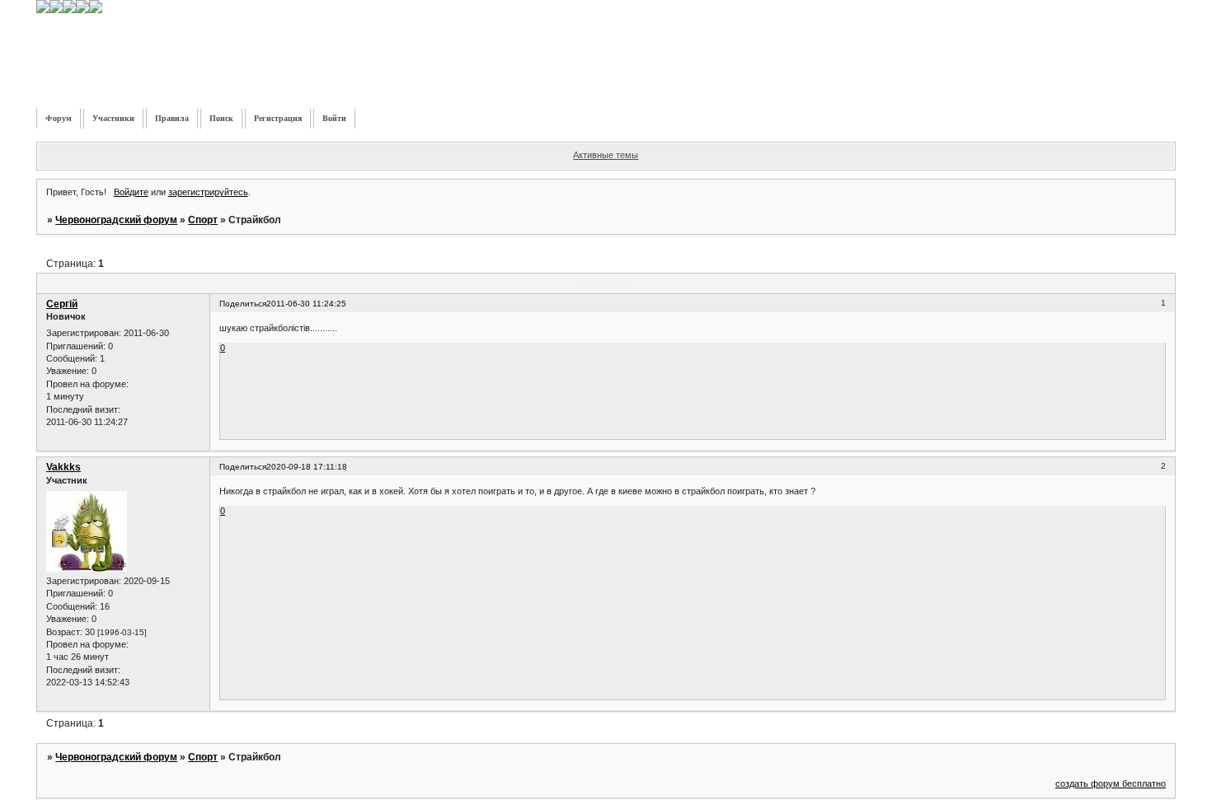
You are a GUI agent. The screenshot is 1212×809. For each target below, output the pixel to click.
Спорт (203, 220)
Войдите (131, 192)
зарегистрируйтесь (208, 192)
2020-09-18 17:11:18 (306, 466)
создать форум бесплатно (1110, 783)
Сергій (62, 304)
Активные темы (605, 155)
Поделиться (242, 303)
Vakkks (63, 467)
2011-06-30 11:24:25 (306, 303)
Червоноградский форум (116, 220)
